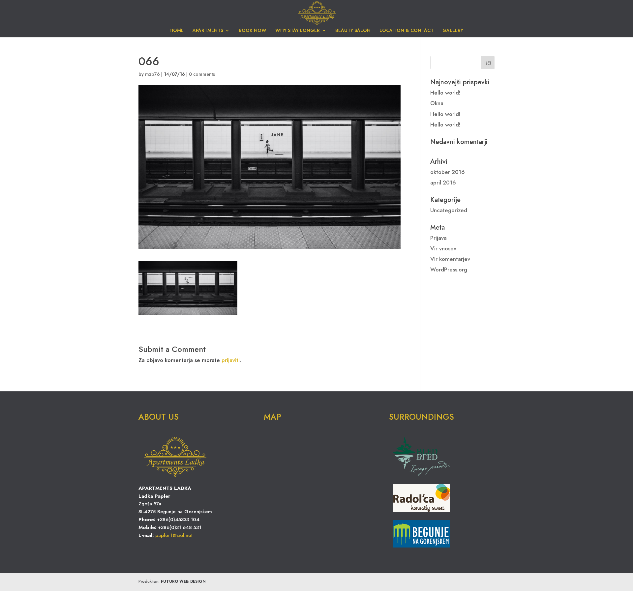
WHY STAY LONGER (297, 31)
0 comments (202, 74)
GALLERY (452, 31)
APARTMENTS (208, 31)
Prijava (438, 238)
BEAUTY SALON (353, 31)
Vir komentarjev (450, 259)
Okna (436, 103)
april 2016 (443, 182)
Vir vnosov (443, 248)
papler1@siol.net (174, 535)
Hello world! (445, 93)
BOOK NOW (252, 31)
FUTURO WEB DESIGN (183, 581)
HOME (176, 31)
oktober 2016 (447, 172)
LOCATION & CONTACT (406, 31)
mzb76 (152, 74)
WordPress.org (448, 269)
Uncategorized (448, 210)
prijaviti (231, 360)
